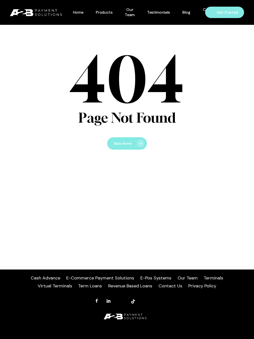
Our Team (188, 278)
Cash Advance (45, 278)
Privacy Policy (202, 286)
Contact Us (170, 286)
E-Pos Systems (155, 278)
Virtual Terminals (55, 286)
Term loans (90, 286)
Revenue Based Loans (130, 286)
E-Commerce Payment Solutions (100, 278)
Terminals (213, 278)
